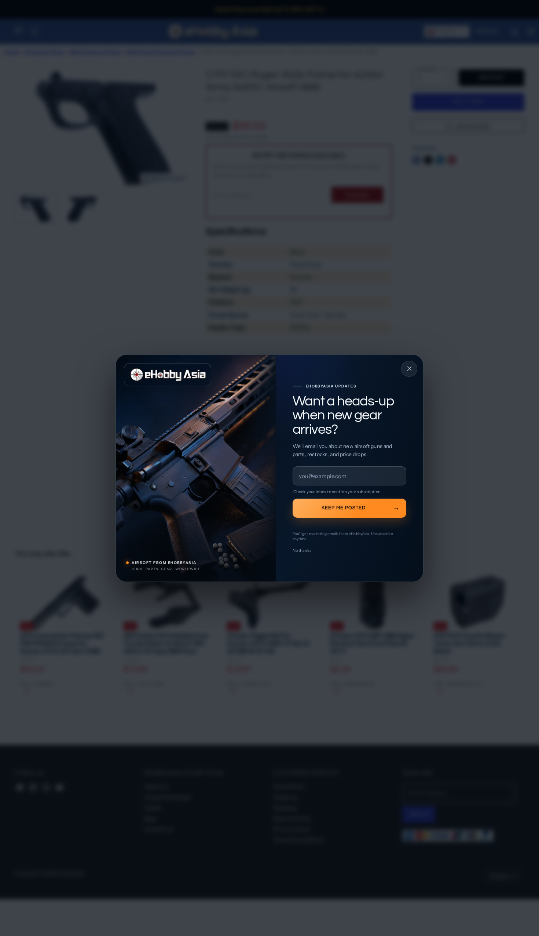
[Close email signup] (409, 369)
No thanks (302, 550)
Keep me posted (344, 507)
